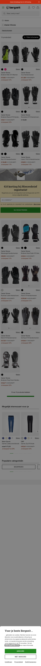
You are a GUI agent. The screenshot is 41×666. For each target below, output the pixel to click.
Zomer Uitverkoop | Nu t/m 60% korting (20, 2)
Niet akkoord (20, 657)
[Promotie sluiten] (39, 2)
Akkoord (20, 651)
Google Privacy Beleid (12, 645)
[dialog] (20, 646)
